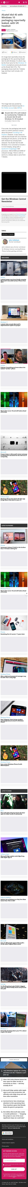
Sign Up (14, 1169)
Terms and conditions (7, 1139)
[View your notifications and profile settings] (19, 2)
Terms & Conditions (13, 1176)
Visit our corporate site (14, 1128)
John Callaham (11, 29)
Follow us (15, 52)
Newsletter (23, 52)
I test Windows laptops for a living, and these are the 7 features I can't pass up (14, 1072)
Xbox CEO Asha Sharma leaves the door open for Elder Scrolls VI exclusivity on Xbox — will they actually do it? (15, 1082)
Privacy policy (5, 1146)
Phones (3, 10)
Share (5, 52)
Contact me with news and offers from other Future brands (14, 1165)
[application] (14, 181)
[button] (26, 2)
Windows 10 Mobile (8, 234)
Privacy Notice (22, 215)
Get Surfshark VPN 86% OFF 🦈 (18, 6)
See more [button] (14, 125)
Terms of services (20, 214)
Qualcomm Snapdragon (9, 149)
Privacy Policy (19, 1175)
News (3, 30)
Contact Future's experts (8, 1142)
